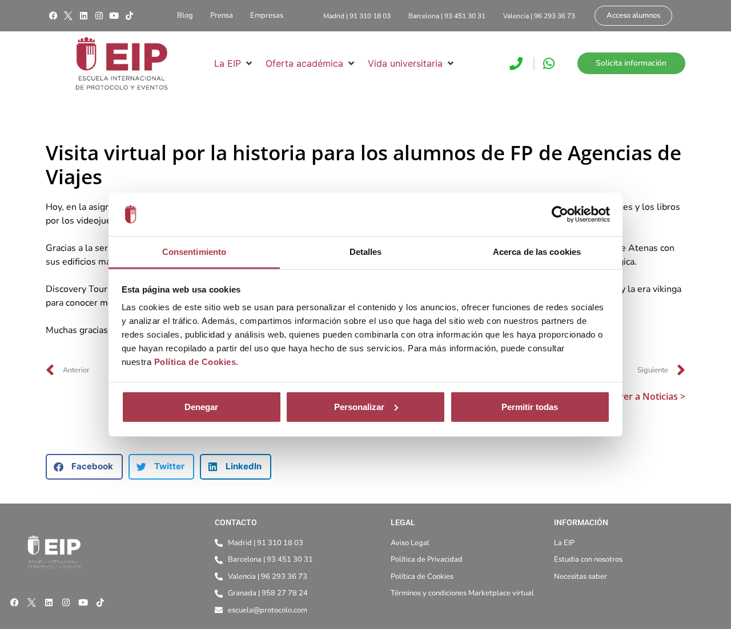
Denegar (201, 407)
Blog (185, 15)
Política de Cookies (195, 362)
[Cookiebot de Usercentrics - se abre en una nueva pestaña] (560, 214)
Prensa (221, 15)
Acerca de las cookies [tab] (537, 252)
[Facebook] (53, 16)
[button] (234, 63)
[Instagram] (98, 16)
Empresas (266, 15)
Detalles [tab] (366, 252)
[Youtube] (114, 16)
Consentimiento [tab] (194, 252)
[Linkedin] (83, 16)
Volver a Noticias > (645, 396)
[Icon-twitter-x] (68, 16)
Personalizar (359, 407)
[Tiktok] (129, 16)
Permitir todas (529, 407)
